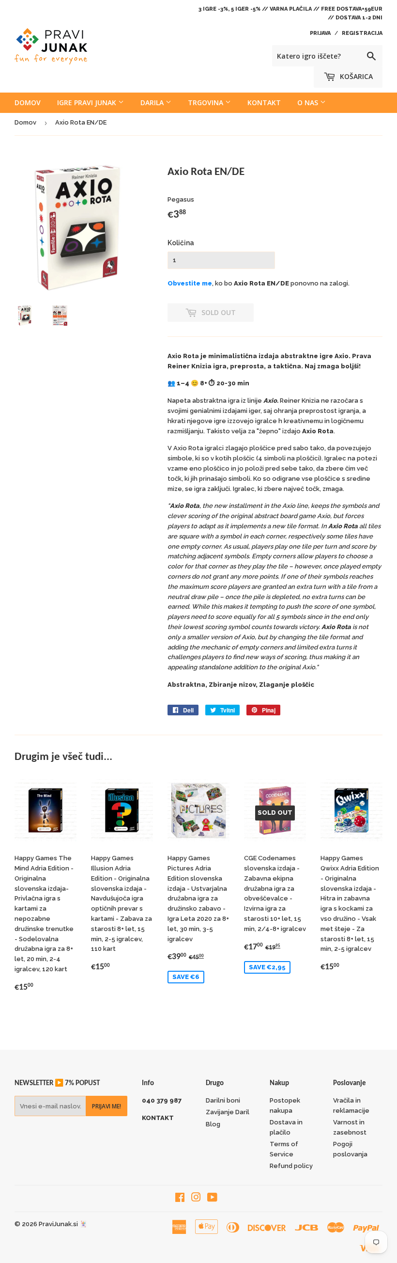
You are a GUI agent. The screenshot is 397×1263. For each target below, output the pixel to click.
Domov (28, 102)
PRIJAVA (320, 33)
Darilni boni (223, 1100)
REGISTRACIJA (362, 33)
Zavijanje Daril (227, 1112)
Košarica (355, 76)
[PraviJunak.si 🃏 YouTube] (212, 1198)
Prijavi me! (106, 1106)
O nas (308, 102)
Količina (181, 243)
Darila (153, 102)
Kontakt (264, 102)
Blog (213, 1124)
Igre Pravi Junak (87, 102)
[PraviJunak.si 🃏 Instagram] (196, 1198)
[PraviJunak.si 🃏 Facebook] (180, 1198)
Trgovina (206, 102)
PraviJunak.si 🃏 (63, 1224)
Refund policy (291, 1165)
